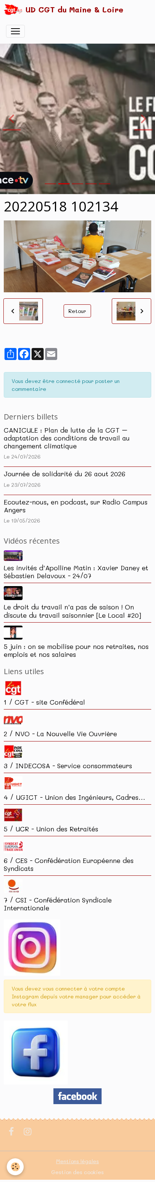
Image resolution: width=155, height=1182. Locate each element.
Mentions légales (77, 1161)
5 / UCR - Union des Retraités (51, 829)
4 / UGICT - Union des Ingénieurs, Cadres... (74, 797)
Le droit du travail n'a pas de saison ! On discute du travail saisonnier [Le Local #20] (72, 611)
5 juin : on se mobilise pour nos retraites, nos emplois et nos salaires (76, 650)
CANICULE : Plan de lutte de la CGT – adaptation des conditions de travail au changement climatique (67, 438)
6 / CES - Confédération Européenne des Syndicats (69, 864)
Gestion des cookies (77, 1172)
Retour (77, 310)
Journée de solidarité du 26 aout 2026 (64, 473)
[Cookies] (15, 1166)
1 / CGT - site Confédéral (44, 702)
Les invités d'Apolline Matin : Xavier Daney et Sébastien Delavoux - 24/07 (76, 572)
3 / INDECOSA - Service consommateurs (68, 765)
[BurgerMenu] (15, 31)
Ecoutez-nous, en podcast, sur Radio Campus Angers (75, 506)
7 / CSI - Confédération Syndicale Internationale (58, 904)
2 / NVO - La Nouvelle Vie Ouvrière (60, 733)
